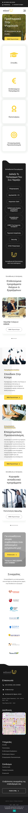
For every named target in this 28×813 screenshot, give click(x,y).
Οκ (14, 810)
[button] (11, 338)
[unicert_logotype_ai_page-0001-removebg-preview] (14, 615)
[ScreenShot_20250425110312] (14, 607)
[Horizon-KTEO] (14, 651)
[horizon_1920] (14, 634)
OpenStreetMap (22, 734)
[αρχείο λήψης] (14, 598)
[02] (14, 643)
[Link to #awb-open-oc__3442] (24, 10)
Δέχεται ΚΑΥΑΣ (14, 316)
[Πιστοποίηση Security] (14, 490)
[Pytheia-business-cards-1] (14, 624)
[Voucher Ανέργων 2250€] (14, 298)
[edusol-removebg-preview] (8, 9)
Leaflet (16, 734)
